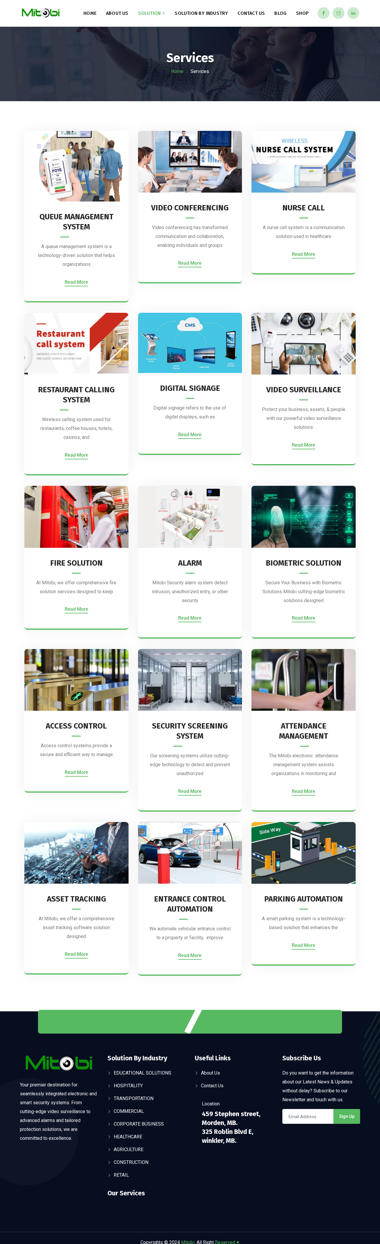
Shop (302, 13)
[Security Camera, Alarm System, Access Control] (41, 13)
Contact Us (251, 13)
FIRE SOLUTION (76, 563)
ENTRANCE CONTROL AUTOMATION (190, 904)
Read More (76, 282)
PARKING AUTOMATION (303, 899)
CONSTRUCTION (131, 1162)
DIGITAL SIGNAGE (190, 388)
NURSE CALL (303, 207)
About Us (117, 13)
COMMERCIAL (129, 1111)
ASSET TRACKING (76, 899)
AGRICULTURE (128, 1149)
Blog (280, 13)
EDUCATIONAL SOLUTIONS (142, 1073)
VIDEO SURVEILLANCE (303, 389)
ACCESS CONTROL (76, 726)
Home (89, 13)
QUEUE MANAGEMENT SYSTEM (76, 221)
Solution (149, 13)
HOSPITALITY (128, 1085)
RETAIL (121, 1175)
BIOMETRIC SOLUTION (303, 563)
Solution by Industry (201, 13)
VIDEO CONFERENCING (190, 207)
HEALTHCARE (128, 1137)
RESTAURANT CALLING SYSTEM (76, 394)
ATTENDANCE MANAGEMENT (303, 731)
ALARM (190, 563)
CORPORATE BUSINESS (139, 1124)
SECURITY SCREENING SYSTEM (190, 731)
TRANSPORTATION (133, 1098)
